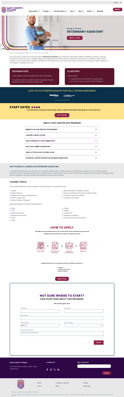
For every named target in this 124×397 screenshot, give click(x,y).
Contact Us (50, 362)
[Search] (120, 2)
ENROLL (117, 9)
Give (80, 11)
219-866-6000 (14, 369)
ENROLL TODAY (74, 38)
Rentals (100, 11)
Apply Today (62, 279)
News (57, 386)
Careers (85, 383)
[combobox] (60, 2)
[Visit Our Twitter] (54, 369)
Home (39, 383)
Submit (98, 342)
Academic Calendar (62, 383)
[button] (62, 129)
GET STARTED (62, 115)
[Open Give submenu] (83, 11)
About (39, 386)
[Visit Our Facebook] (47, 369)
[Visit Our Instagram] (51, 369)
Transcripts (87, 386)
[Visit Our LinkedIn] (58, 369)
